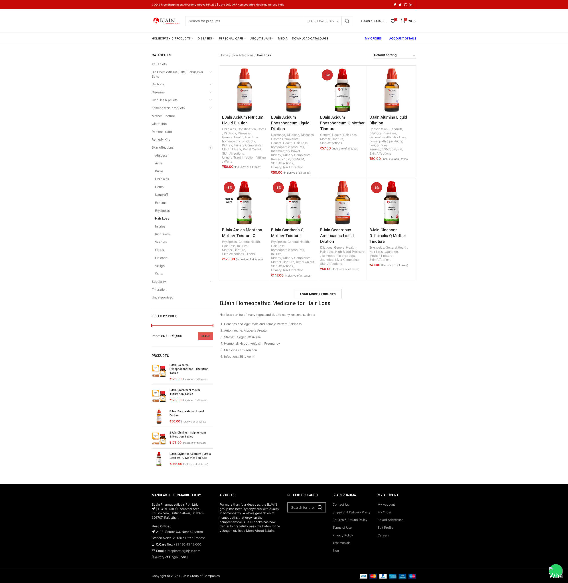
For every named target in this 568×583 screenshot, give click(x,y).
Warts (159, 273)
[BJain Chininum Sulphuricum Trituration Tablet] (159, 438)
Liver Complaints (347, 259)
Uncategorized (162, 297)
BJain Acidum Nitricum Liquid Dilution (242, 120)
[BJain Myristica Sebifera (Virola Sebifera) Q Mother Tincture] (159, 459)
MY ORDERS (373, 38)
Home (224, 55)
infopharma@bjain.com (183, 551)
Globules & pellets (165, 100)
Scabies (161, 242)
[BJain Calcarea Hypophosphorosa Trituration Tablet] (159, 372)
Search (347, 21)
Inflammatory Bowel (285, 151)
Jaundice (326, 259)
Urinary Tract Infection (238, 157)
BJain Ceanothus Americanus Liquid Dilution (337, 235)
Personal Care (162, 131)
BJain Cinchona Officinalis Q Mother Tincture (387, 235)
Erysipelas (162, 210)
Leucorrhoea (378, 145)
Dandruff (161, 194)
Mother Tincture (163, 116)
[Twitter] (400, 5)
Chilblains (162, 179)
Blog (336, 550)
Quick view (263, 75)
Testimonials (341, 543)
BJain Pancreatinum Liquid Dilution (187, 413)
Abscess (161, 155)
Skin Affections (163, 147)
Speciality (159, 281)
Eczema (161, 202)
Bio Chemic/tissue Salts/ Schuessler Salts (177, 74)
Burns (159, 171)
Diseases (158, 92)
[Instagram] (405, 5)
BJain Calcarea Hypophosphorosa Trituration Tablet (189, 369)
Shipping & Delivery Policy (352, 512)
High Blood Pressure (350, 251)
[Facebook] (394, 5)
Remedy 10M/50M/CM (287, 159)
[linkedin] (411, 5)
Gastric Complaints (284, 139)
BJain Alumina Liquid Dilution (388, 120)
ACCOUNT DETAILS (402, 38)
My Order (384, 512)
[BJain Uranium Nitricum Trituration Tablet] (159, 395)
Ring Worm (163, 234)
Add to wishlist (263, 85)
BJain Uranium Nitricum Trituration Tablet (185, 392)
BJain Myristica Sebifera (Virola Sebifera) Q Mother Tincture (190, 456)
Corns (159, 187)
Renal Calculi (252, 149)
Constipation (247, 129)
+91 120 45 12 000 (187, 544)
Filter (205, 336)
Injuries (160, 226)
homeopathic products (168, 108)
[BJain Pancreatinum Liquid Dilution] (159, 416)
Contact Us (341, 504)
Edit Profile (385, 527)
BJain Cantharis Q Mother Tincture (287, 233)
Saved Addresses (390, 520)
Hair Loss (162, 218)
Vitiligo (160, 266)
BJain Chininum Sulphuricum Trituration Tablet (188, 435)
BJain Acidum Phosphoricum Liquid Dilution (290, 123)
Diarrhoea (278, 135)
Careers (383, 535)
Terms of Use (342, 527)
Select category (321, 21)
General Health (232, 137)
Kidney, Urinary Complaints (241, 145)
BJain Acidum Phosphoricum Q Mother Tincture (342, 123)
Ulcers (159, 250)
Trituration (159, 289)
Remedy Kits (161, 139)
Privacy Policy (343, 535)
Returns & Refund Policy (350, 520)
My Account (386, 504)
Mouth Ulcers (231, 149)
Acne (158, 163)
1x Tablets (159, 64)
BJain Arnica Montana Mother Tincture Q (242, 233)
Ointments (159, 124)
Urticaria (161, 258)
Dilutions (158, 84)
